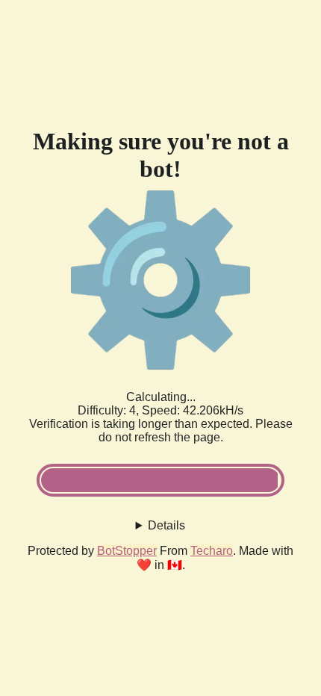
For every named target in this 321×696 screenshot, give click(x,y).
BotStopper (127, 550)
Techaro (211, 550)
